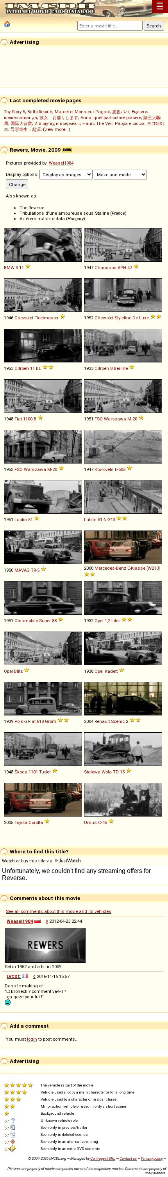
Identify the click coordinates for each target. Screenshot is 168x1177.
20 (134, 419)
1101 (33, 772)
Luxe (144, 318)
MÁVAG (22, 570)
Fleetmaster (46, 318)
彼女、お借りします (58, 117)
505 (121, 469)
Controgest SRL (102, 1158)
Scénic (118, 721)
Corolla (36, 822)
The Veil (104, 123)
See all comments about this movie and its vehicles (58, 911)
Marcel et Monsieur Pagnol (82, 111)
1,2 (107, 620)
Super (45, 620)
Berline (121, 368)
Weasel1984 (61, 163)
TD (116, 772)
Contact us (128, 1158)
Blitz (18, 671)
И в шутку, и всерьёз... (57, 123)
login (32, 1039)
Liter (115, 620)
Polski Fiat (25, 721)
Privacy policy (152, 1158)
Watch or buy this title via (28, 861)
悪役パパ (120, 111)
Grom (50, 721)
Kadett (111, 671)
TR (33, 570)
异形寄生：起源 (26, 129)
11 (21, 267)
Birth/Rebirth (39, 111)
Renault (102, 721)
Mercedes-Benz (110, 568)
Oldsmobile (26, 620)
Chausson (105, 267)
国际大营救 (21, 123)
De (135, 318)
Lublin (20, 519)
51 (30, 519)
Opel (99, 620)
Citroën (21, 368)
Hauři (88, 123)
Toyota (20, 822)
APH (122, 267)
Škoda (20, 772)
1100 (27, 419)
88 (54, 620)
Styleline (122, 318)
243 (111, 519)
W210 (153, 568)
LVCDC (14, 976)
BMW (9, 267)
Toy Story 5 (14, 111)
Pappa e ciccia (130, 123)
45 (104, 822)
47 (129, 267)
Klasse (138, 568)
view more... (57, 129)
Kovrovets (104, 469)
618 (40, 721)
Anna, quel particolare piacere (110, 117)
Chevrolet (23, 318)
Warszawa (115, 419)
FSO (99, 419)
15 (122, 772)
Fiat (18, 419)
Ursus (90, 822)
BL (38, 368)
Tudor (45, 772)
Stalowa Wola (98, 772)
